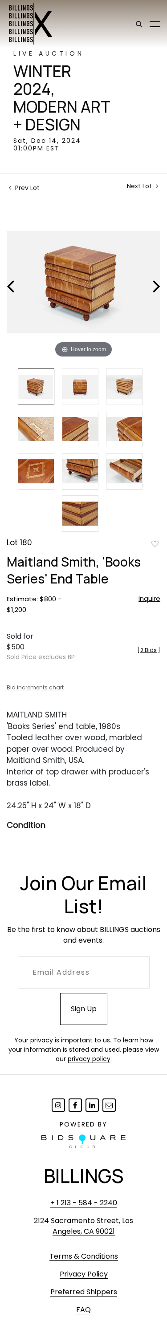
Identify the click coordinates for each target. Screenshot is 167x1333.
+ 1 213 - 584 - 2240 (83, 1203)
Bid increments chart (35, 687)
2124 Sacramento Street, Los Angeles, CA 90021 (83, 1226)
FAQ (83, 1310)
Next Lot (140, 186)
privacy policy (89, 1058)
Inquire (149, 598)
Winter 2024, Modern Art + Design (61, 98)
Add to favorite (155, 543)
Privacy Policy (84, 1274)
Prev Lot (26, 187)
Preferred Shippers (83, 1292)
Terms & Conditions (83, 1256)
